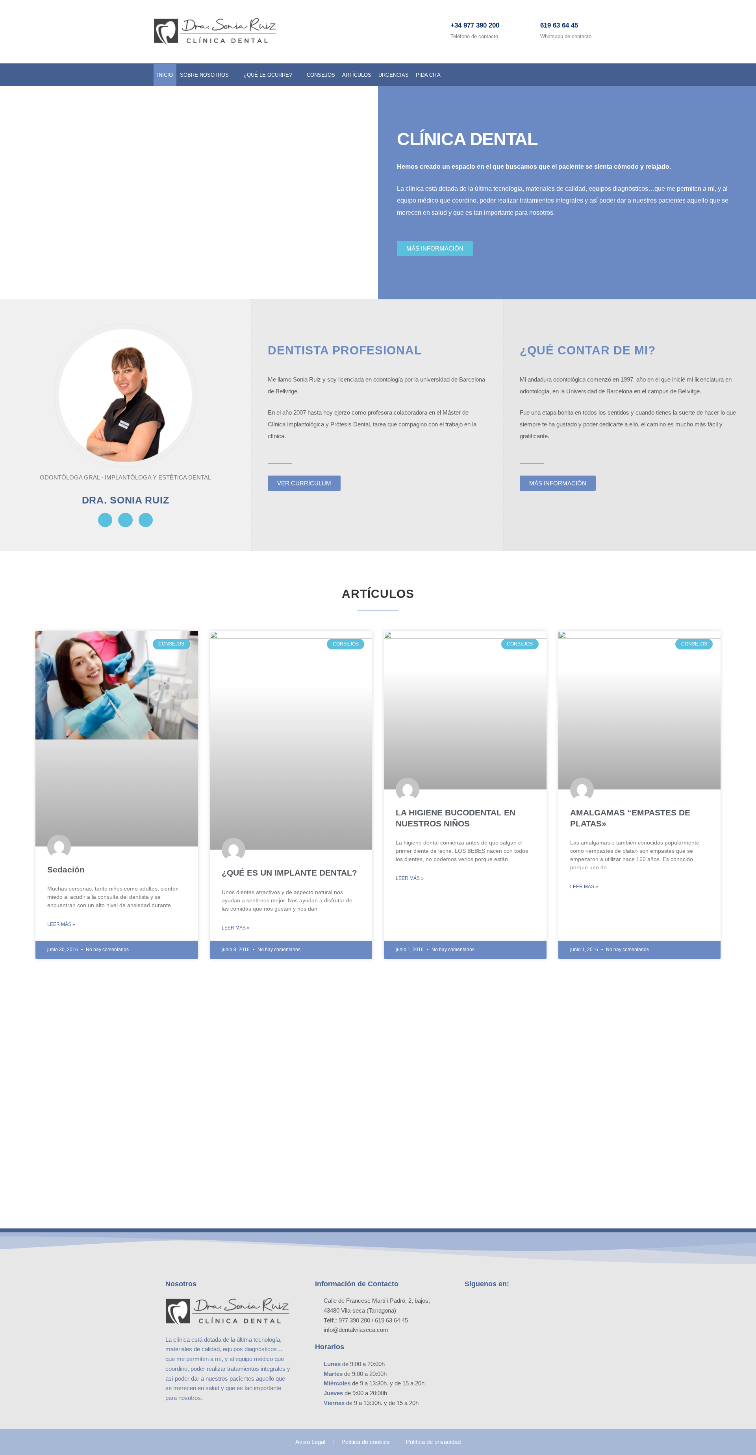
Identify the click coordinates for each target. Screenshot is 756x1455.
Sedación (66, 869)
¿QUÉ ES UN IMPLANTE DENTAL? (289, 872)
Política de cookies (365, 1441)
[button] (189, 192)
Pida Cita (428, 75)
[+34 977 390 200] (437, 31)
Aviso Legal (310, 1441)
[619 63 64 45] (526, 31)
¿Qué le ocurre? (268, 75)
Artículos (356, 75)
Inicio (165, 75)
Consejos (321, 75)
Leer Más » (61, 924)
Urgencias (393, 75)
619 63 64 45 (559, 25)
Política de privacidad (433, 1441)
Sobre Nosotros (204, 75)
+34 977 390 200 (474, 25)
